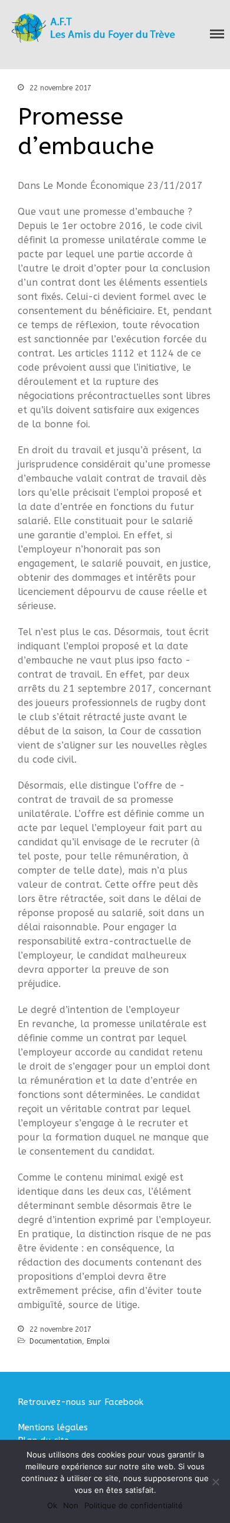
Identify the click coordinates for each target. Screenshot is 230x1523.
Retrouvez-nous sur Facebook (80, 1402)
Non (70, 1505)
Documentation (55, 1341)
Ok (52, 1505)
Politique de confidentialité (133, 1505)
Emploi (98, 1341)
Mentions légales (53, 1427)
